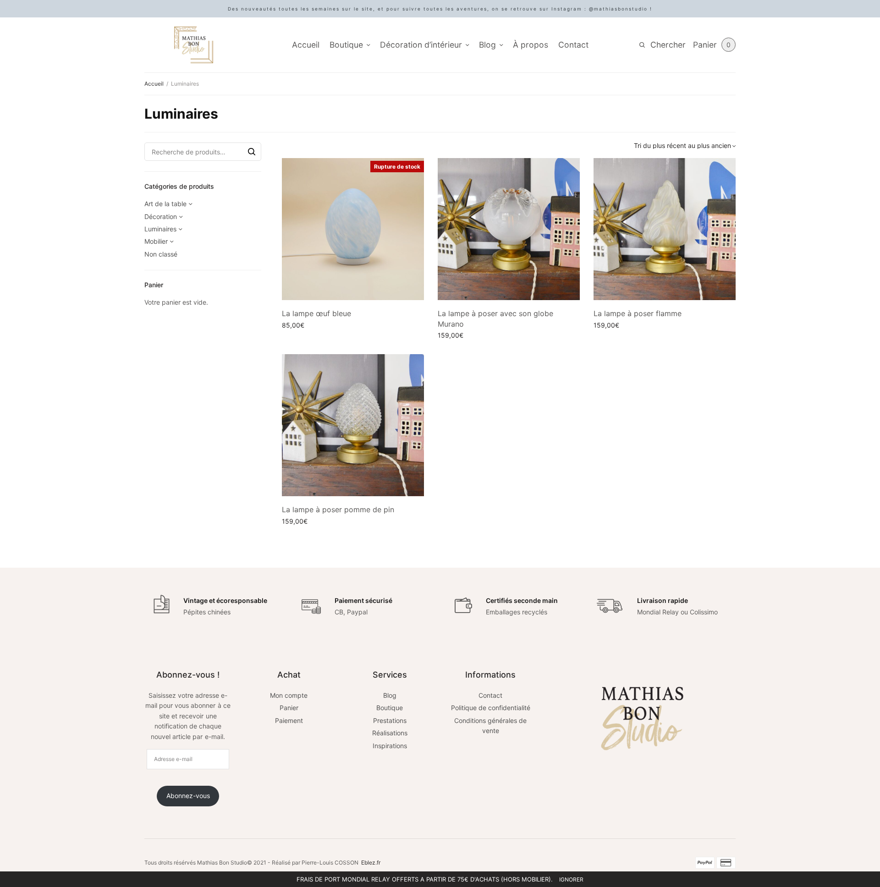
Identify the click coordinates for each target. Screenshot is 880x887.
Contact (573, 44)
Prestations (390, 720)
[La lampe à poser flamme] (665, 229)
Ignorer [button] (571, 879)
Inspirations (390, 746)
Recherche (251, 151)
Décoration (160, 216)
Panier (289, 708)
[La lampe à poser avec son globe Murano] (509, 229)
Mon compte (289, 695)
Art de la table (165, 204)
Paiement (289, 720)
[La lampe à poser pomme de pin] (353, 425)
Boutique (346, 44)
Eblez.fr (370, 862)
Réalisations (389, 733)
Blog (487, 44)
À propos (530, 44)
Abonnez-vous (188, 795)
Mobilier (156, 241)
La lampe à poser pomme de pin (338, 509)
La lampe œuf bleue (316, 313)
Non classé (160, 254)
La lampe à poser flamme (638, 313)
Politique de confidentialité (490, 708)
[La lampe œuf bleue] (353, 229)
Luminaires (160, 229)
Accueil (305, 44)
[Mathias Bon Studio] (193, 45)
